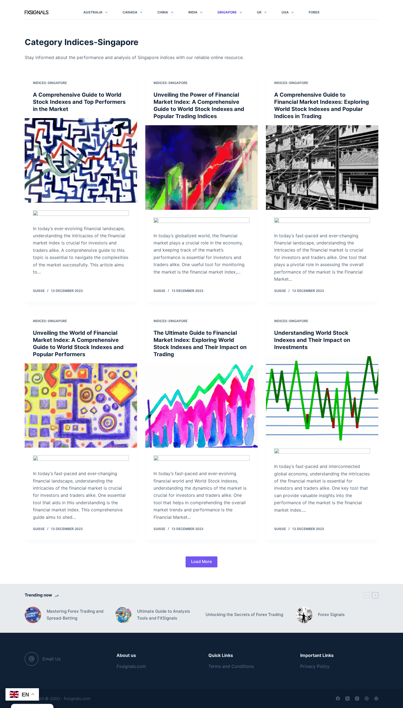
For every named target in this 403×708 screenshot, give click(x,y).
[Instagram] (357, 698)
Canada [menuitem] (130, 12)
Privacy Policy (315, 666)
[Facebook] (338, 698)
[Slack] (376, 698)
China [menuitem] (162, 12)
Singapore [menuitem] (227, 12)
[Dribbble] (367, 698)
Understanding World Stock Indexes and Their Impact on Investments (312, 340)
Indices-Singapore (50, 83)
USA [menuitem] (285, 12)
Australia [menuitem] (93, 12)
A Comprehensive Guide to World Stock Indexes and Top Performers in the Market (79, 101)
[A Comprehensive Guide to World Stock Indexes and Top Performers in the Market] (81, 160)
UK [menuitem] (259, 12)
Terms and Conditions (231, 666)
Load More (201, 561)
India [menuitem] (192, 12)
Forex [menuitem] (314, 12)
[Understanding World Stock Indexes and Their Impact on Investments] (322, 398)
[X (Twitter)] (347, 698)
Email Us (51, 659)
